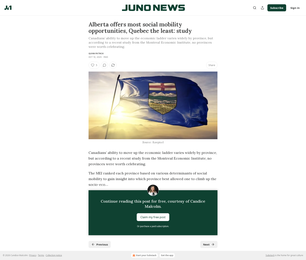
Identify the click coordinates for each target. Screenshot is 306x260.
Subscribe (276, 8)
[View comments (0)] (104, 65)
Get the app (167, 255)
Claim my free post (153, 217)
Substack (270, 255)
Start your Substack (146, 255)
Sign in (295, 8)
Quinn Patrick (96, 53)
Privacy (32, 255)
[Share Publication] (262, 7)
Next (206, 244)
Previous (102, 244)
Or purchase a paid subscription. (153, 226)
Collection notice (54, 255)
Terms (41, 255)
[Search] (254, 7)
